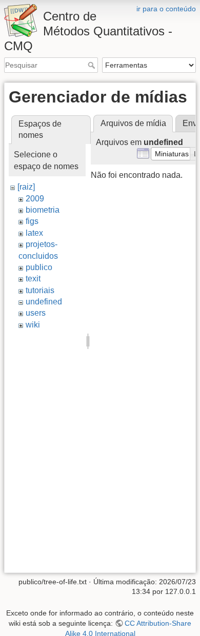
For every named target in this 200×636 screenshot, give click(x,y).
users (36, 313)
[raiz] (26, 186)
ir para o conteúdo (166, 9)
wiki (33, 324)
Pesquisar (92, 65)
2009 (35, 198)
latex (34, 233)
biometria (42, 210)
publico (39, 267)
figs (32, 221)
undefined (44, 301)
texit (33, 278)
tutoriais (40, 290)
